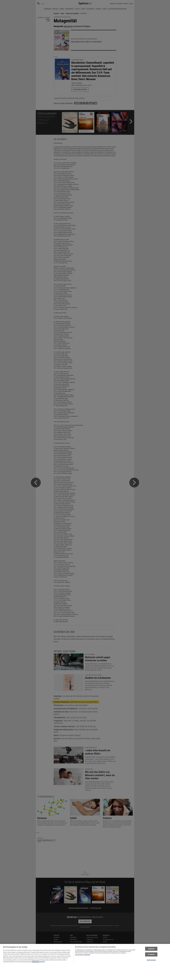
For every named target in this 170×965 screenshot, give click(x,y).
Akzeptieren (151, 948)
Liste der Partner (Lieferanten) (82, 955)
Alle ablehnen (151, 954)
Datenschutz (35, 961)
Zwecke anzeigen (151, 960)
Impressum (42, 961)
